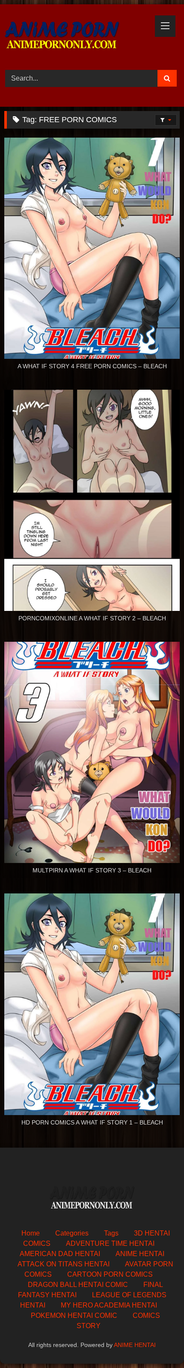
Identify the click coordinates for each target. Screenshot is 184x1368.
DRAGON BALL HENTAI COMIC (78, 1284)
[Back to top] (157, 1342)
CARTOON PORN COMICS (110, 1274)
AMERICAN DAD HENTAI (60, 1253)
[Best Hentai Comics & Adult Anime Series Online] (75, 36)
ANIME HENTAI (140, 1253)
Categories (72, 1233)
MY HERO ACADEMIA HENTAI (109, 1305)
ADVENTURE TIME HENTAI (110, 1243)
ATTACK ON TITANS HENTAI (64, 1264)
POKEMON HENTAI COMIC (74, 1315)
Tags (111, 1233)
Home (30, 1233)
